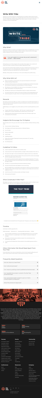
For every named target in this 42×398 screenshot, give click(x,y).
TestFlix (2, 370)
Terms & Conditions (32, 372)
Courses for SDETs (4, 353)
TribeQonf (3, 368)
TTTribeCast (17, 358)
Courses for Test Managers (6, 356)
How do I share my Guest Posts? (12, 262)
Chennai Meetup (18, 344)
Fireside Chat (17, 361)
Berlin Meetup (17, 351)
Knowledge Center (18, 368)
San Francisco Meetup (19, 356)
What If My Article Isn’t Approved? (12, 282)
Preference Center (32, 380)
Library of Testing (18, 370)
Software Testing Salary (19, 375)
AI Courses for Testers (5, 341)
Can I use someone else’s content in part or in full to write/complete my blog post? (17, 278)
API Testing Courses (5, 344)
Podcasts (16, 373)
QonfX (2, 367)
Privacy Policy (31, 373)
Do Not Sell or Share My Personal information (33, 379)
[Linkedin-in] (13, 388)
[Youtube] (10, 389)
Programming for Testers (6, 358)
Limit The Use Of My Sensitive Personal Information (34, 376)
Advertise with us (32, 370)
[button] (21, 262)
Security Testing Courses (5, 351)
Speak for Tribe (31, 344)
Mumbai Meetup (18, 346)
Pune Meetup (17, 343)
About (30, 367)
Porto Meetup (17, 353)
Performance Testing (5, 346)
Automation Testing (5, 343)
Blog (16, 367)
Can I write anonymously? (10, 266)
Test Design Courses (5, 349)
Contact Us (31, 368)
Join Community (32, 341)
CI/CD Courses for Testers (6, 348)
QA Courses (3, 354)
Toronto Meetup (18, 354)
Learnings (17, 377)
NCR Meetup (17, 348)
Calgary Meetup (18, 349)
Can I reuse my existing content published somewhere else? (19, 269)
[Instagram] (10, 388)
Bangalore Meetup (18, 341)
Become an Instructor (5, 361)
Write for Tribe (31, 343)
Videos (16, 372)
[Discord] (15, 388)
